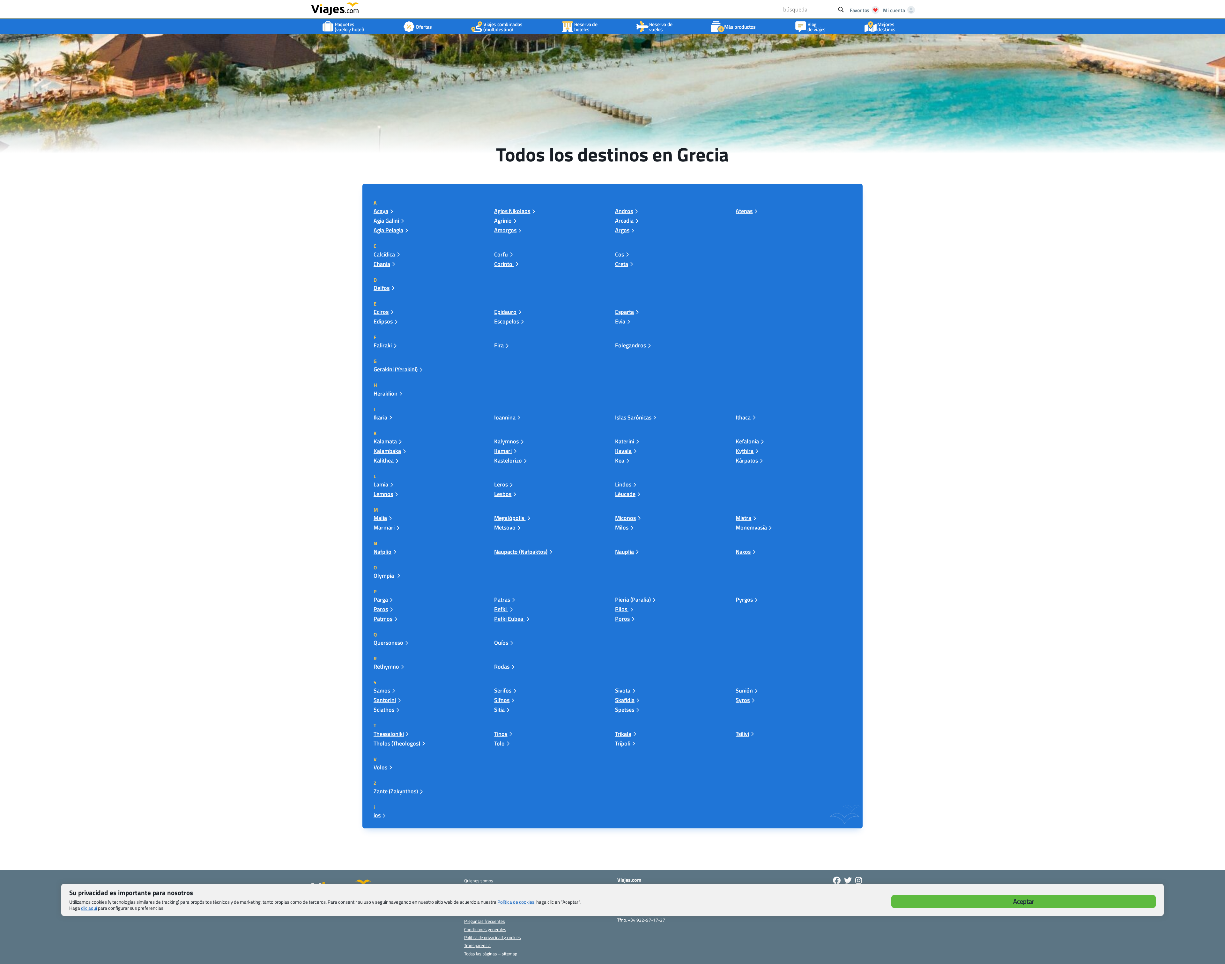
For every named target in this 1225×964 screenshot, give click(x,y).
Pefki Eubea (509, 618)
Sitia (499, 709)
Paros (381, 609)
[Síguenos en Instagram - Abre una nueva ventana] (858, 880)
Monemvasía (751, 527)
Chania (382, 264)
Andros (624, 211)
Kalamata (385, 441)
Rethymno (386, 666)
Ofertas (424, 27)
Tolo (499, 743)
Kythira (745, 451)
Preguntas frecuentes (484, 921)
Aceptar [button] (1023, 901)
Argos (622, 230)
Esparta (624, 312)
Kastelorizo (508, 460)
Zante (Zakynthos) (396, 791)
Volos (380, 767)
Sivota (622, 690)
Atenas (744, 211)
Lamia (381, 484)
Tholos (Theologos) (397, 743)
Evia (620, 321)
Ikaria (380, 417)
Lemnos (383, 494)
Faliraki (383, 345)
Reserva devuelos (660, 26)
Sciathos (384, 709)
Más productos (740, 27)
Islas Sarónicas (633, 417)
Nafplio (382, 551)
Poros (622, 618)
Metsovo (505, 527)
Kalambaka (387, 451)
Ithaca (743, 417)
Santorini (385, 700)
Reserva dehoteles (586, 26)
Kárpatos (747, 460)
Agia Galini (386, 220)
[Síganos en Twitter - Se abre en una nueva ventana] (848, 880)
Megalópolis (509, 518)
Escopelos (506, 321)
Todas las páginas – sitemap (490, 953)
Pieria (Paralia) (633, 599)
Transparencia (477, 945)
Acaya (381, 211)
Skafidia (625, 700)
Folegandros (630, 345)
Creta (621, 264)
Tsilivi (742, 734)
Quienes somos (478, 880)
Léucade (625, 494)
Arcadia (624, 220)
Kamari (503, 451)
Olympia (384, 575)
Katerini (624, 441)
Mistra (743, 518)
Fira (499, 345)
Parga (381, 599)
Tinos (500, 734)
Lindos (623, 484)
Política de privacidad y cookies (492, 937)
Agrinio (503, 220)
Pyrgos (744, 599)
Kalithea (384, 460)
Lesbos (502, 494)
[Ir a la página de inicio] (335, 8)
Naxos (743, 551)
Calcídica (384, 254)
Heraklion (385, 393)
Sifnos (501, 700)
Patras (502, 599)
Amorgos (505, 230)
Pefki (501, 609)
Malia (380, 518)
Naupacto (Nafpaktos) (520, 551)
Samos (382, 690)
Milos (621, 527)
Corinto (504, 264)
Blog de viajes (816, 26)
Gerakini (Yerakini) (396, 369)
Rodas (501, 666)
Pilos (621, 609)
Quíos (501, 642)
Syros (743, 700)
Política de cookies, (516, 902)
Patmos (383, 618)
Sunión (744, 690)
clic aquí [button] (89, 908)
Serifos (502, 690)
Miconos (625, 518)
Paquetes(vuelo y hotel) (349, 26)
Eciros (381, 312)
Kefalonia (747, 441)
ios (377, 815)
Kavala (623, 451)
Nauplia (624, 551)
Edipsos (383, 321)
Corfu (501, 254)
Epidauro (505, 312)
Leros (501, 484)
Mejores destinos (886, 26)
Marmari (384, 527)
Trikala (623, 734)
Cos (619, 254)
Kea (619, 460)
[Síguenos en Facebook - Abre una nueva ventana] (837, 880)
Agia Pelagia (388, 230)
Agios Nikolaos (512, 211)
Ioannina (505, 417)
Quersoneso (388, 642)
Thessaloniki (389, 734)
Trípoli (622, 743)
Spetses (624, 709)
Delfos (382, 288)
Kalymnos (506, 441)
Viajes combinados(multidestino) (502, 26)
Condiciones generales (485, 929)
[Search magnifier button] (840, 9)
